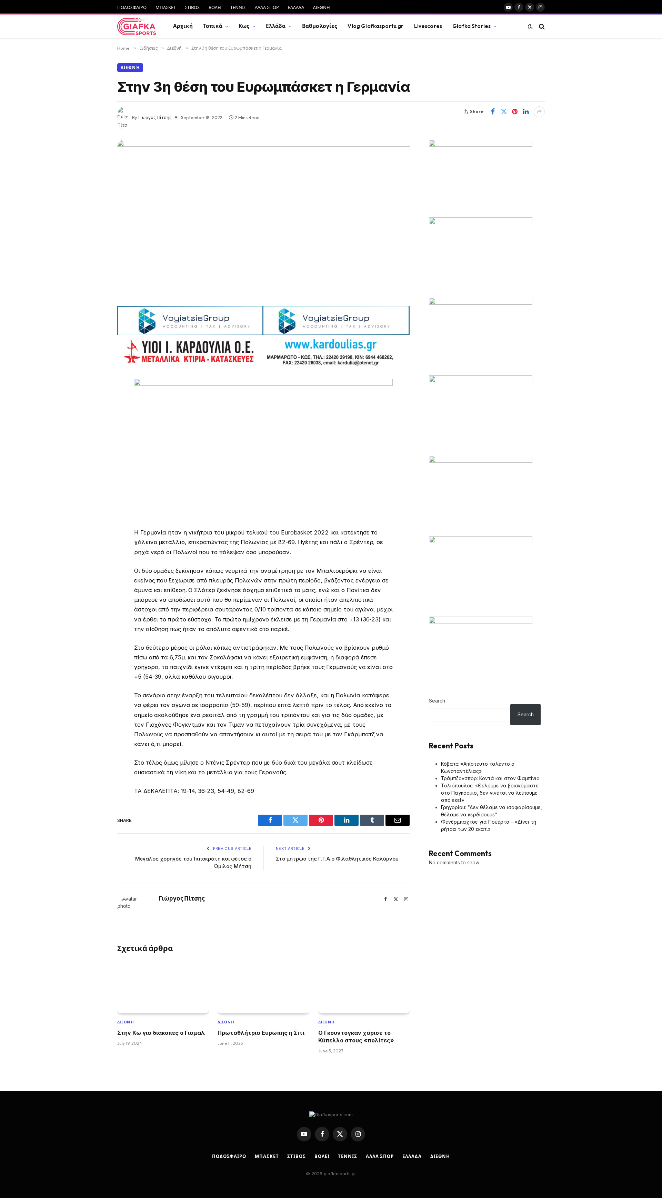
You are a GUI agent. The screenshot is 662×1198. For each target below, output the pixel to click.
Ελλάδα (276, 26)
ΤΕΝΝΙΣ (238, 7)
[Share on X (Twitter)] (504, 111)
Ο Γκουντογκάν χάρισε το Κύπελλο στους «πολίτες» (356, 1036)
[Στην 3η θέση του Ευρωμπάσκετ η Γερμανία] (263, 220)
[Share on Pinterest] (515, 111)
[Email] (93, 472)
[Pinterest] (93, 454)
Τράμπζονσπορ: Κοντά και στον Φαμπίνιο (490, 778)
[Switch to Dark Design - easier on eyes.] (530, 26)
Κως (244, 26)
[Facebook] (93, 402)
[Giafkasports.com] (136, 26)
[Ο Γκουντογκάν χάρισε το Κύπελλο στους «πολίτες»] (364, 987)
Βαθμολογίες (320, 26)
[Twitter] (93, 419)
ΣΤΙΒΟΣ (192, 7)
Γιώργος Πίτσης (154, 117)
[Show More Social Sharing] (539, 111)
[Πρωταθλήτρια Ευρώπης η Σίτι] (263, 987)
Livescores (428, 26)
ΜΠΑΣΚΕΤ (166, 7)
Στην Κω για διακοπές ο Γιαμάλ (161, 1032)
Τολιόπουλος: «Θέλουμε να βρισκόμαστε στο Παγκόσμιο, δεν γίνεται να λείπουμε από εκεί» (490, 793)
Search (437, 701)
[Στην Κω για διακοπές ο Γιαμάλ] (163, 987)
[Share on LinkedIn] (526, 111)
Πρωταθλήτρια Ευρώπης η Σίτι (261, 1032)
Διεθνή (130, 67)
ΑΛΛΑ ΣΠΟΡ (267, 7)
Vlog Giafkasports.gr (375, 26)
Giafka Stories (471, 26)
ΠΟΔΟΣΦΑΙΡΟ (132, 7)
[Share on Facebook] (493, 111)
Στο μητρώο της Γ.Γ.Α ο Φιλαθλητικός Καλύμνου (337, 858)
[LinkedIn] (93, 437)
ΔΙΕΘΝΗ (321, 7)
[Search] (541, 26)
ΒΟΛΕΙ (215, 7)
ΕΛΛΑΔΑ (296, 7)
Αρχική (183, 26)
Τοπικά (212, 26)
